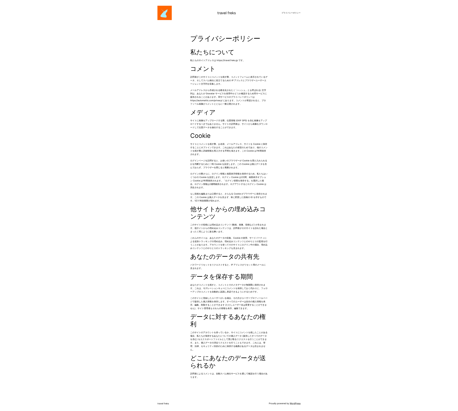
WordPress (295, 403)
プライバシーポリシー (291, 13)
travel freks (226, 13)
